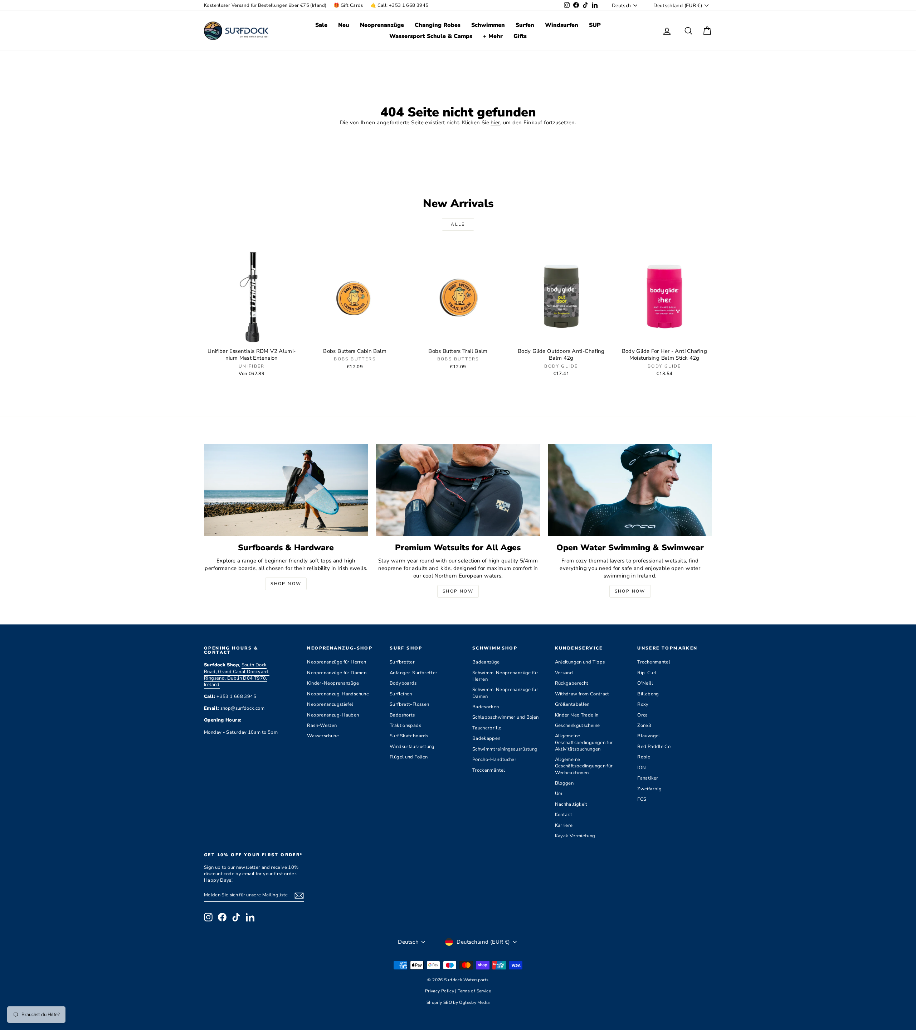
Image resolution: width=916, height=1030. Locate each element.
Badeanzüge (486, 662)
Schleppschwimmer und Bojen (505, 717)
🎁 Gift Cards (348, 5)
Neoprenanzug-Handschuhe (338, 694)
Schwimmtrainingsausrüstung (505, 749)
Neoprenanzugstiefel (330, 704)
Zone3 (644, 725)
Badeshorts (402, 715)
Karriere (564, 825)
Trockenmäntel (488, 770)
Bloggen (564, 783)
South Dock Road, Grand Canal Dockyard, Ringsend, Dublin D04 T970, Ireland (236, 675)
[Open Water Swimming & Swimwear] (630, 490)
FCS (641, 799)
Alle (458, 224)
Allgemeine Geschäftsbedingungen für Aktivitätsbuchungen (584, 742)
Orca (642, 715)
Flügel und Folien (409, 757)
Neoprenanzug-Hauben (333, 715)
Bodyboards (403, 683)
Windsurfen (561, 25)
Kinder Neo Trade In (577, 715)
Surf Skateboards (409, 736)
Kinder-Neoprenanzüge (333, 683)
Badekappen (486, 738)
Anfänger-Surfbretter (414, 673)
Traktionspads (405, 725)
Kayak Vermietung (575, 836)
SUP (595, 25)
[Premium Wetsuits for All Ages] (458, 490)
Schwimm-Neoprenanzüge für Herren (505, 676)
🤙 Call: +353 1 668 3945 (399, 5)
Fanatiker (647, 778)
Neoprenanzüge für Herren (336, 662)
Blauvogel (648, 736)
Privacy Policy (440, 991)
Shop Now (286, 583)
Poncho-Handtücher (494, 759)
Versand (564, 673)
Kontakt (563, 814)
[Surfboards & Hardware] (286, 490)
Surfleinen (401, 694)
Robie (643, 757)
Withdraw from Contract (582, 694)
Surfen (525, 25)
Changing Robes (438, 25)
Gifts (520, 36)
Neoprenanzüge (382, 25)
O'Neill (645, 683)
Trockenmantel (653, 662)
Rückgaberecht (572, 683)
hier (495, 122)
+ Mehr (493, 36)
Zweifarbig (649, 789)
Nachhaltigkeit (571, 804)
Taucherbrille (487, 728)
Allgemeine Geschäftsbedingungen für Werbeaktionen (584, 766)
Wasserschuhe (323, 736)
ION (641, 768)
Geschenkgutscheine (577, 725)
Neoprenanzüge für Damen (336, 673)
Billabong (648, 694)
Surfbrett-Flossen (409, 704)
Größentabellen (572, 704)
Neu (343, 25)
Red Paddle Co (654, 746)
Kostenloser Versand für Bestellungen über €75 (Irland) (265, 5)
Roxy (643, 704)
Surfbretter (402, 662)
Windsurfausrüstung (412, 746)
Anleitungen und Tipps (580, 662)
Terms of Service (474, 991)
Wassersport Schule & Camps (430, 36)
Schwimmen (488, 25)
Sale (321, 25)
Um (558, 793)
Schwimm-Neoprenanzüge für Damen (505, 692)
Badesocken (485, 707)
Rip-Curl (647, 673)
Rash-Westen (322, 725)
